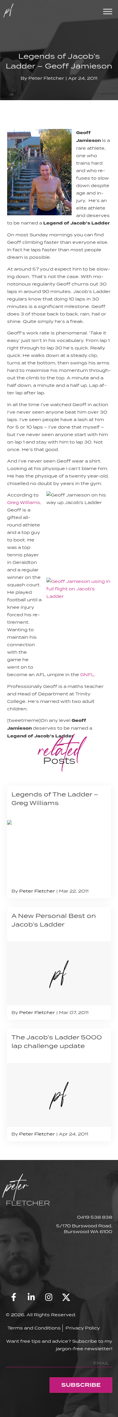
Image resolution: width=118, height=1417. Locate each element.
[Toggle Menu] (107, 11)
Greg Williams (23, 502)
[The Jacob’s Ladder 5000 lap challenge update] (59, 1084)
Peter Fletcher (46, 78)
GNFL (87, 674)
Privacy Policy (83, 1328)
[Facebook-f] (14, 1297)
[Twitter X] (66, 1297)
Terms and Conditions (34, 1328)
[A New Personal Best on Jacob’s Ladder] (59, 963)
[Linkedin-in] (31, 1297)
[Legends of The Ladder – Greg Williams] (59, 841)
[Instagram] (49, 1297)
